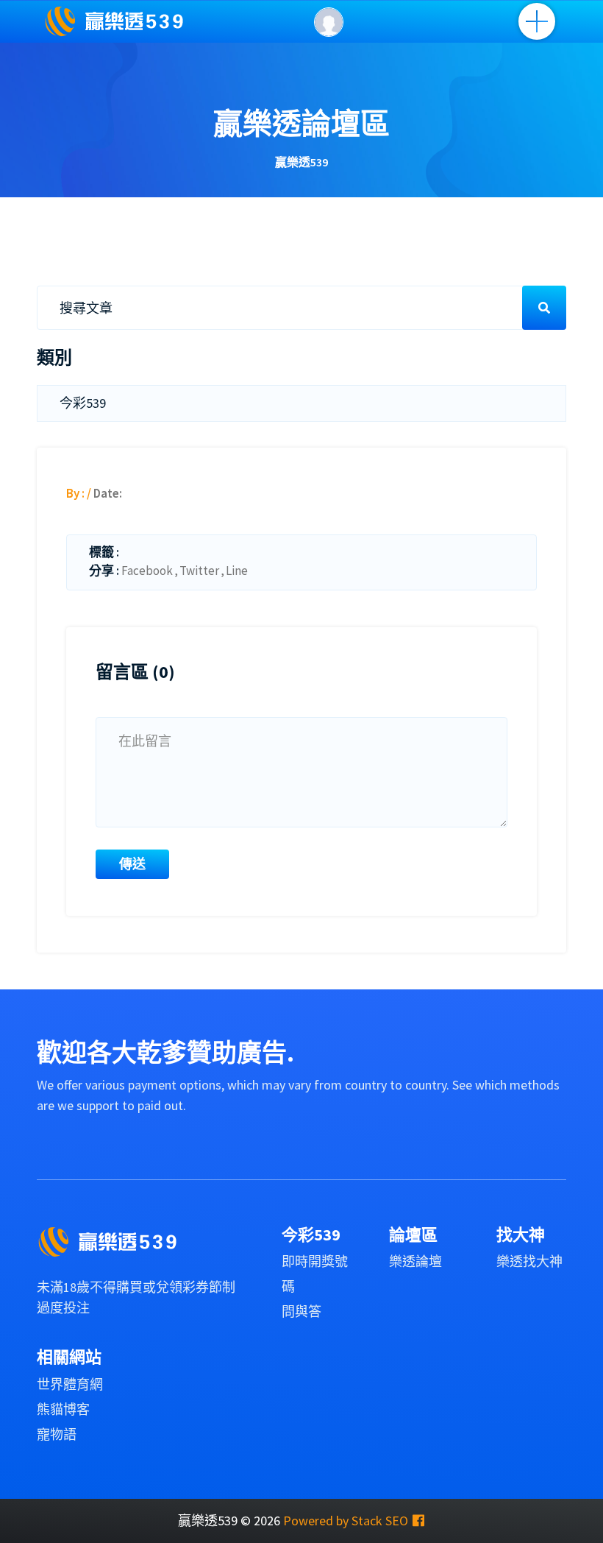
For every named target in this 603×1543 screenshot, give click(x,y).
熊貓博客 (63, 1409)
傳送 (132, 863)
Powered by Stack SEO (345, 1520)
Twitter (199, 570)
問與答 (301, 1311)
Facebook (147, 570)
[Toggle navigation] (536, 21)
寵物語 (56, 1434)
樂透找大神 (529, 1261)
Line (237, 570)
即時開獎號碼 (315, 1274)
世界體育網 (70, 1384)
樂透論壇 (415, 1261)
